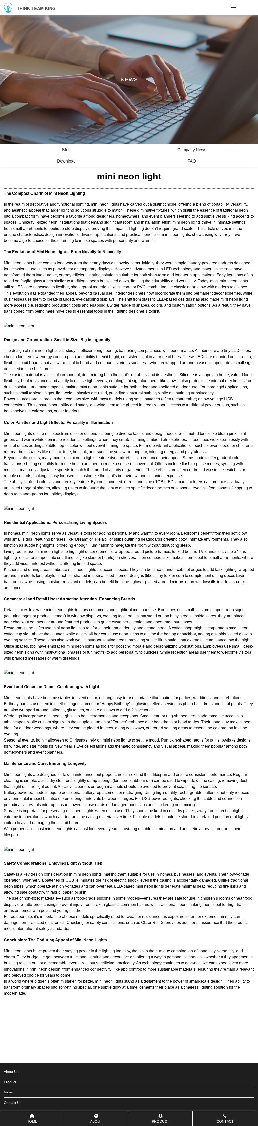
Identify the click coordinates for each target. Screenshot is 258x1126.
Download (66, 161)
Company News (191, 150)
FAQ (192, 161)
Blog (66, 150)
